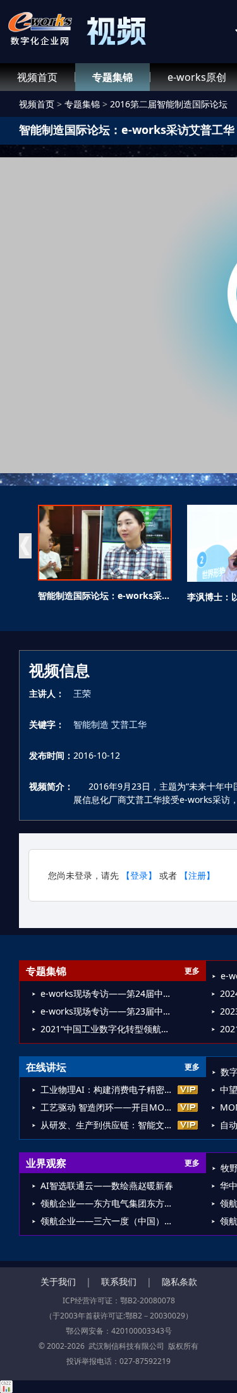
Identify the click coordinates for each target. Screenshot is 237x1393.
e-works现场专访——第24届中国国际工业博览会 (108, 993)
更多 (192, 970)
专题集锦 (112, 77)
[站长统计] (118, 1386)
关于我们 (58, 1281)
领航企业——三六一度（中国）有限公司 (108, 1221)
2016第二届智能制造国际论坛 (169, 104)
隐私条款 (179, 1281)
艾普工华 (129, 724)
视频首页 (37, 77)
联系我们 (119, 1281)
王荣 (82, 693)
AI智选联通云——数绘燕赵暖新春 (106, 1185)
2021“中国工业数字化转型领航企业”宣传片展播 (108, 1029)
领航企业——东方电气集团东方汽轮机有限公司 (108, 1203)
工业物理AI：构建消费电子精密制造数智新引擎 (108, 1089)
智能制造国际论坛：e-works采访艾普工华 (122, 595)
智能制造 (91, 724)
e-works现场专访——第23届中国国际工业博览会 (108, 1011)
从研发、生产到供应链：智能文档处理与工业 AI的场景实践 (108, 1125)
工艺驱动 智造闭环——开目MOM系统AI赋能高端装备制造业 (108, 1107)
